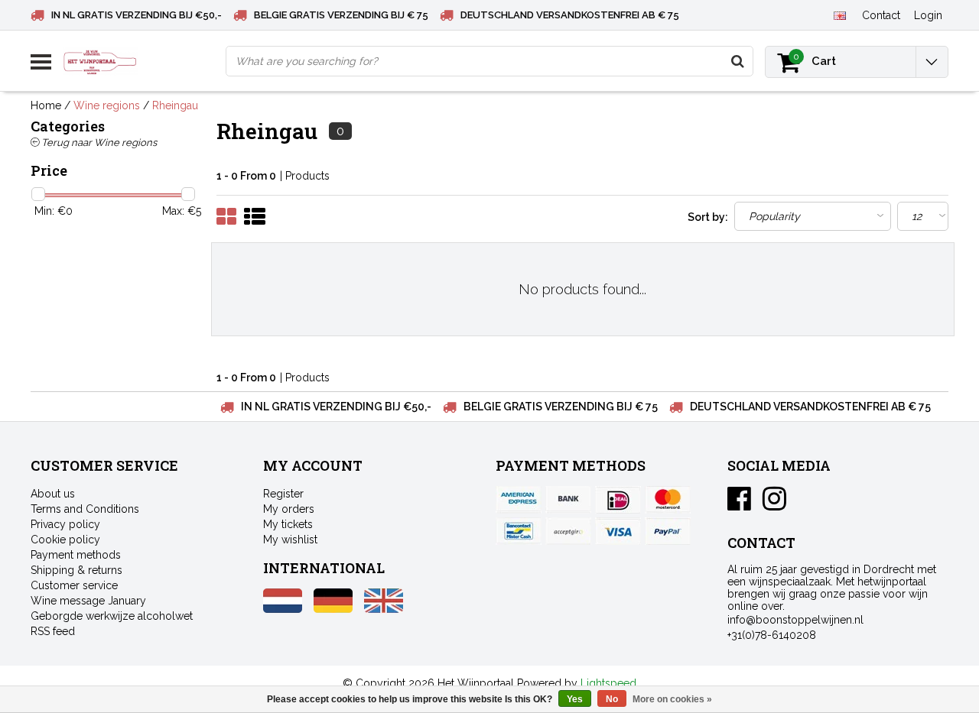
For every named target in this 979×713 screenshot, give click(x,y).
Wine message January (88, 601)
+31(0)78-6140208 (771, 635)
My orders (288, 509)
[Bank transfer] (568, 500)
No (612, 699)
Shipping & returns (76, 570)
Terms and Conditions (85, 509)
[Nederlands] (282, 609)
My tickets (288, 524)
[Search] (737, 61)
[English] (839, 14)
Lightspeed (608, 683)
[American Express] (519, 500)
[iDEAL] (618, 500)
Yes (575, 699)
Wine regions (106, 105)
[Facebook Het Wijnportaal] (739, 504)
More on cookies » (672, 699)
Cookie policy (65, 539)
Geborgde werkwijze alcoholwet (112, 616)
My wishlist (290, 539)
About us (53, 494)
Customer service (74, 585)
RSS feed (53, 631)
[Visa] (618, 531)
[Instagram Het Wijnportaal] (774, 504)
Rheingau (175, 105)
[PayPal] (568, 531)
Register (283, 494)
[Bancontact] (519, 531)
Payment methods (76, 555)
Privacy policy (65, 524)
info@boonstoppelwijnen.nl (795, 620)
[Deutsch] (333, 609)
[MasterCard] (668, 500)
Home (46, 105)
